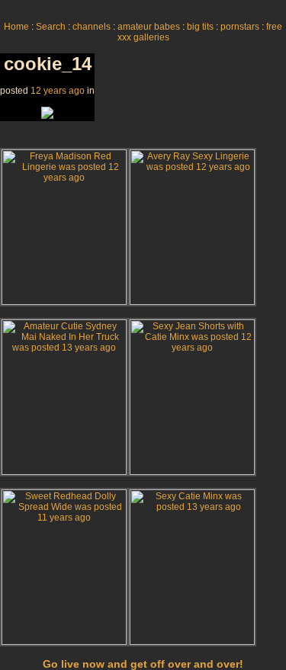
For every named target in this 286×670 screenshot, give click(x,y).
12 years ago (58, 90)
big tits (200, 26)
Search (51, 26)
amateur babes (148, 26)
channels (91, 26)
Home (16, 26)
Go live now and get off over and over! (143, 664)
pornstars (239, 26)
